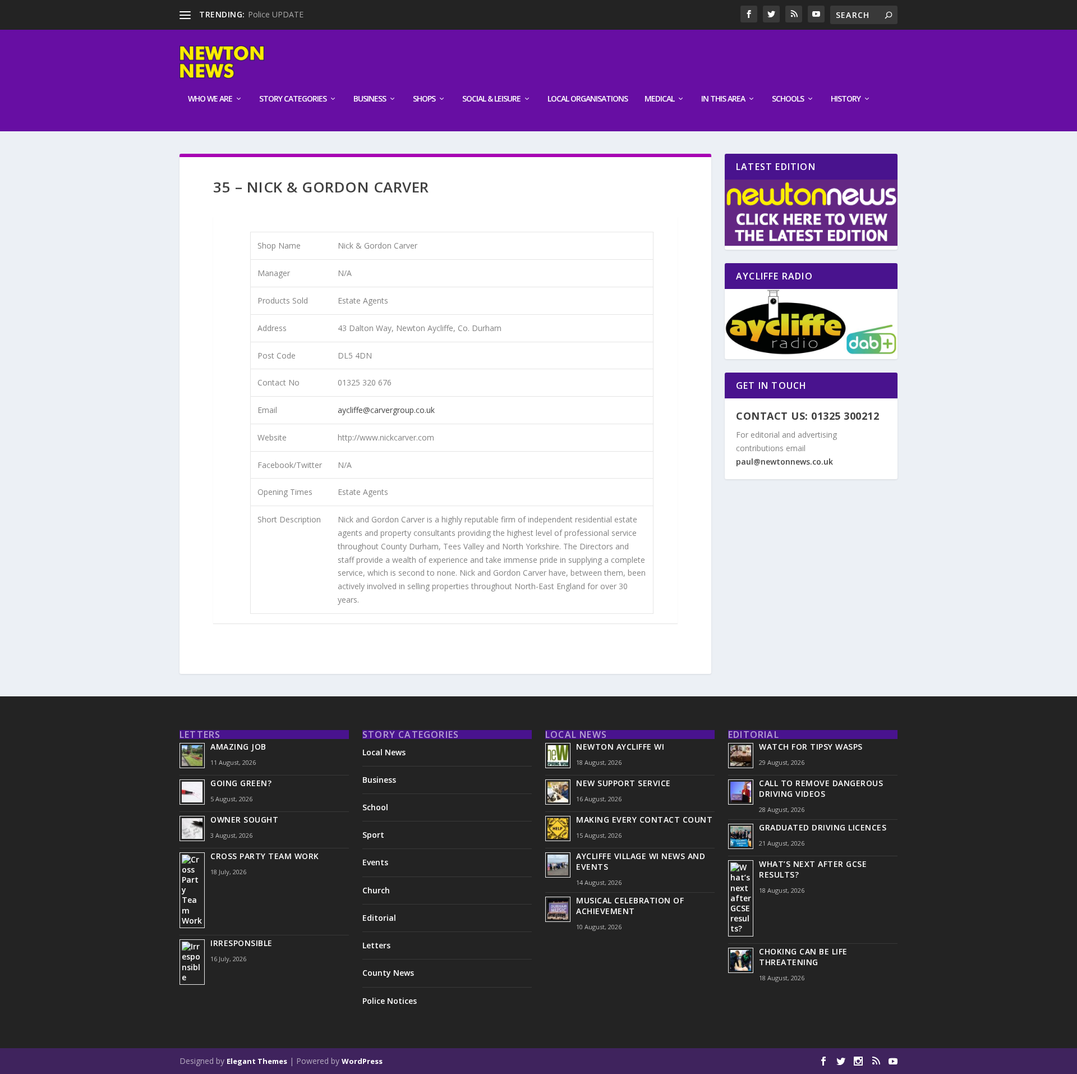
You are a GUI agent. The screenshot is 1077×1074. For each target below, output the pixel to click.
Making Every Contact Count (644, 819)
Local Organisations (587, 99)
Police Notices (389, 1000)
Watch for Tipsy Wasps (811, 746)
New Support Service (623, 783)
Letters (376, 945)
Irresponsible (241, 943)
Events (375, 862)
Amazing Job (238, 746)
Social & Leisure (491, 99)
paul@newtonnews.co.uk (784, 461)
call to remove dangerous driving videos (821, 788)
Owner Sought (244, 819)
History (845, 99)
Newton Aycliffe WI (620, 746)
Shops (424, 99)
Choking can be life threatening (803, 956)
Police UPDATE (275, 14)
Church (376, 890)
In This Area (723, 99)
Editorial (379, 917)
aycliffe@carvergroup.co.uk (386, 410)
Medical (659, 99)
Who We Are (210, 99)
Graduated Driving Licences (822, 827)
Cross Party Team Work (264, 856)
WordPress (362, 1061)
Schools (788, 99)
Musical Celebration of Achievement (630, 905)
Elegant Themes (257, 1061)
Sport (373, 834)
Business (369, 99)
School (375, 807)
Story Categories (292, 99)
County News (388, 972)
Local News (384, 752)
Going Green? (240, 783)
